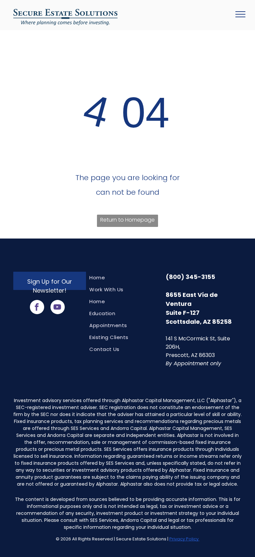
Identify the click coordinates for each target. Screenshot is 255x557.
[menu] (240, 14)
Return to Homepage (127, 220)
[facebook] (37, 308)
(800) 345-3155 (190, 277)
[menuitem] (124, 278)
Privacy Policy (184, 539)
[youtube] (57, 308)
